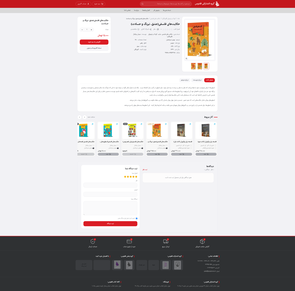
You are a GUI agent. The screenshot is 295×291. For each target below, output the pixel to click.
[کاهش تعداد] (82, 30)
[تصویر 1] (206, 66)
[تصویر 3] (193, 66)
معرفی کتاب (209, 80)
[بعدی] (79, 117)
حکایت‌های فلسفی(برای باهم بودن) (133, 142)
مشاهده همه (91, 117)
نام (136, 181)
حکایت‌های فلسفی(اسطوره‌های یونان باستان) (110, 142)
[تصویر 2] (200, 66)
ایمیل (135, 190)
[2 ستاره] (133, 177)
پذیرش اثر (156, 10)
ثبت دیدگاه (110, 224)
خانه (178, 19)
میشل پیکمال (137, 34)
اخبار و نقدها (146, 10)
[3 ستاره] (131, 177)
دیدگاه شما (134, 199)
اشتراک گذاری (145, 29)
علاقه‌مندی (134, 29)
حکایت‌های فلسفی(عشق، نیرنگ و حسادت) (158, 142)
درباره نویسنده (197, 80)
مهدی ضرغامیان (170, 40)
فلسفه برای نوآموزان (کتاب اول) (182, 142)
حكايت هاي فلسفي (155, 19)
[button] (200, 40)
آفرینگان (136, 50)
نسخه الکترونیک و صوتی (94, 48)
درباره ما (136, 10)
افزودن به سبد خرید (94, 42)
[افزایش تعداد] (91, 30)
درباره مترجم (184, 80)
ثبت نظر (144, 170)
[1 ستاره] (136, 177)
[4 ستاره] (128, 177)
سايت (159, 34)
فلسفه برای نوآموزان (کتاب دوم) (207, 142)
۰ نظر (154, 29)
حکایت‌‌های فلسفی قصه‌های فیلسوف (86, 142)
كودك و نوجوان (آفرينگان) (169, 19)
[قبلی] (85, 117)
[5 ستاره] (125, 177)
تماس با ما (127, 10)
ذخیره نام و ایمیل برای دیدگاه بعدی (126, 218)
